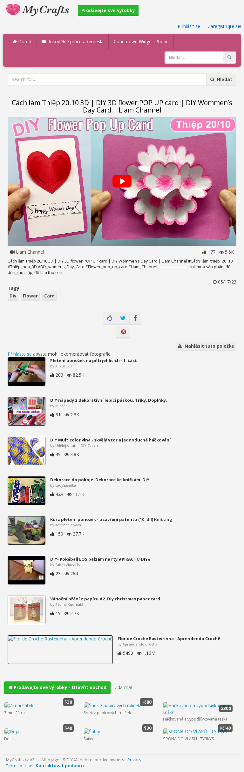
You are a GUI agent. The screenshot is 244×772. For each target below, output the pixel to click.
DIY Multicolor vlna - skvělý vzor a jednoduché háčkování (110, 440)
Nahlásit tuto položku (208, 346)
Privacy (134, 759)
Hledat (223, 79)
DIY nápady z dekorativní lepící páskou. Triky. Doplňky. (108, 400)
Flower (30, 296)
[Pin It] (123, 332)
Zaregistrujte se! (224, 26)
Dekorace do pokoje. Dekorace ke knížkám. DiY (99, 479)
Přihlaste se (20, 354)
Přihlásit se (189, 26)
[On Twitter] (123, 318)
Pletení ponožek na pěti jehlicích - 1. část (93, 360)
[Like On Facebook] (109, 318)
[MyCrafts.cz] (37, 9)
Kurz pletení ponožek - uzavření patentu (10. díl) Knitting (111, 519)
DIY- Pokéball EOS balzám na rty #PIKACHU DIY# (100, 559)
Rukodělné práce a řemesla (75, 41)
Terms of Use (19, 766)
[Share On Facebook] (135, 318)
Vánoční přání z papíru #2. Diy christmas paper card (105, 599)
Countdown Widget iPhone (141, 41)
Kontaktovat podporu (60, 766)
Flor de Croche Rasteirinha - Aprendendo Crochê (169, 638)
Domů (24, 41)
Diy (13, 296)
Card (49, 296)
